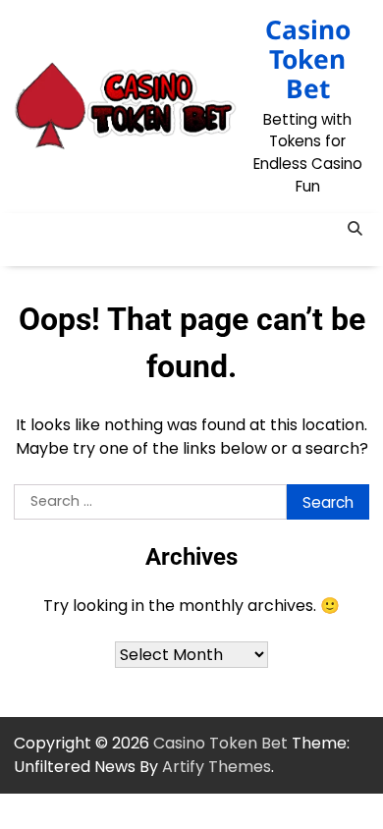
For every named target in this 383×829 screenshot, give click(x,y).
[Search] (354, 228)
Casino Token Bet (308, 59)
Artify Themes (216, 766)
